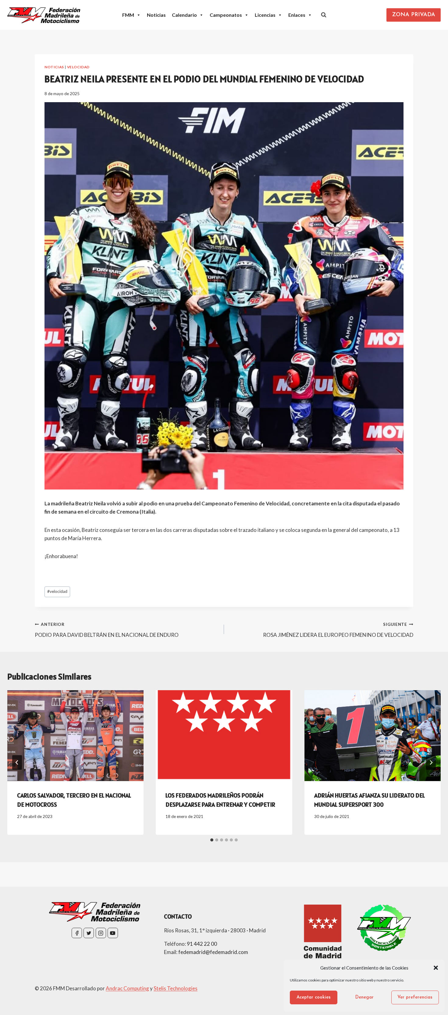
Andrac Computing (127, 988)
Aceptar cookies (314, 997)
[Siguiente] (431, 762)
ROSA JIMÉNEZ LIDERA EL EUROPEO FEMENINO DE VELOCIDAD (338, 630)
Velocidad (78, 67)
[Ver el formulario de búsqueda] (323, 14)
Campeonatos (226, 15)
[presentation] (75, 735)
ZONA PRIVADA (413, 15)
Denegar (364, 997)
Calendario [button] (184, 15)
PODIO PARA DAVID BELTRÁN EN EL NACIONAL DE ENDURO (107, 630)
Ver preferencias (414, 997)
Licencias (265, 15)
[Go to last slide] (17, 762)
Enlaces (296, 15)
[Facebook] (77, 933)
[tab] (211, 839)
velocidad (57, 591)
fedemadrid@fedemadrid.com (213, 952)
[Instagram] (101, 933)
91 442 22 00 (202, 944)
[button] (436, 968)
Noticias (156, 15)
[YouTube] (113, 933)
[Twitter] (89, 933)
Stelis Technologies (175, 988)
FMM (128, 15)
